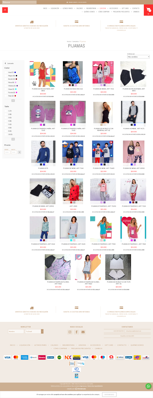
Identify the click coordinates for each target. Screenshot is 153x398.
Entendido (109, 394)
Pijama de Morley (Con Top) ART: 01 (118, 283)
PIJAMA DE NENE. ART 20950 (43, 206)
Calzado (79, 8)
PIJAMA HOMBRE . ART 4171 (133, 128)
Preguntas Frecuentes (121, 12)
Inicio (45, 8)
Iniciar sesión (82, 2)
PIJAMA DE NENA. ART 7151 (103, 89)
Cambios (136, 12)
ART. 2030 (73, 206)
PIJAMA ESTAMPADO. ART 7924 (103, 244)
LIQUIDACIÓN (54, 8)
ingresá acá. (83, 386)
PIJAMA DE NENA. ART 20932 (134, 168)
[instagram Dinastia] (69, 332)
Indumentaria (91, 8)
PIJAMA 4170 (43, 168)
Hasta (13, 149)
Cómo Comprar (103, 12)
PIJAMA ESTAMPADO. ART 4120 (73, 244)
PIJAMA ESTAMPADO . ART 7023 (134, 244)
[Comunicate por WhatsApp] (148, 386)
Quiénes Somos (89, 12)
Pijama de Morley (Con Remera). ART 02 (103, 129)
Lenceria (102, 8)
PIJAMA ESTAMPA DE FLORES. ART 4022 (58, 283)
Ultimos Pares (67, 8)
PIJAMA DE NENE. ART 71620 (103, 168)
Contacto (135, 8)
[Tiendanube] (76, 389)
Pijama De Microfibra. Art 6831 (134, 90)
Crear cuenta (73, 2)
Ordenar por (131, 54)
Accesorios (113, 8)
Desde (6, 149)
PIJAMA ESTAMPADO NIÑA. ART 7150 (43, 129)
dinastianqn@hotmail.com (133, 331)
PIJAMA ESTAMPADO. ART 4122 (43, 244)
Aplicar (19, 152)
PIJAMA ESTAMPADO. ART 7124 (134, 206)
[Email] (83, 332)
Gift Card (125, 8)
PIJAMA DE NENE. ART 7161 (73, 168)
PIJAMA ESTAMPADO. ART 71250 (103, 206)
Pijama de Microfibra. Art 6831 (43, 90)
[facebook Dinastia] (76, 332)
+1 (104, 124)
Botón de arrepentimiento (95, 386)
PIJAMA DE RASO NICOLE (73, 89)
